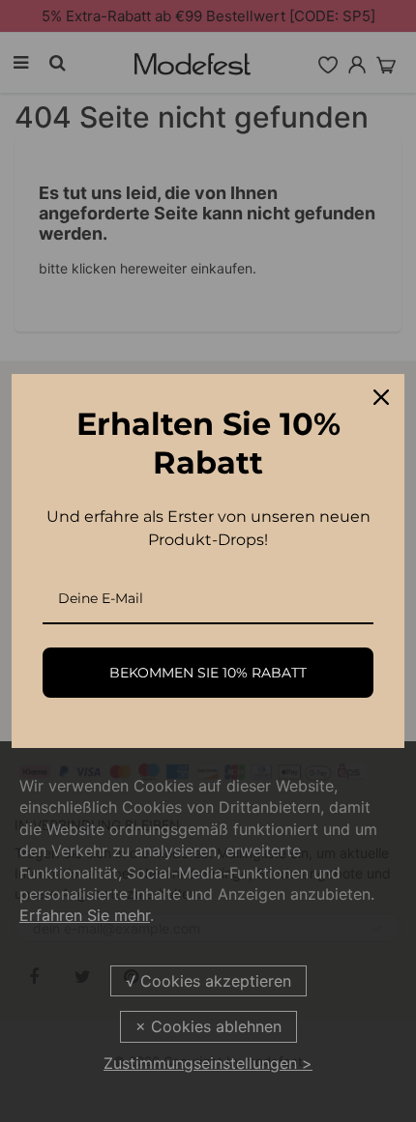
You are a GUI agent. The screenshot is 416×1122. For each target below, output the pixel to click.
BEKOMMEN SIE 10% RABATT (208, 672)
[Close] (381, 397)
